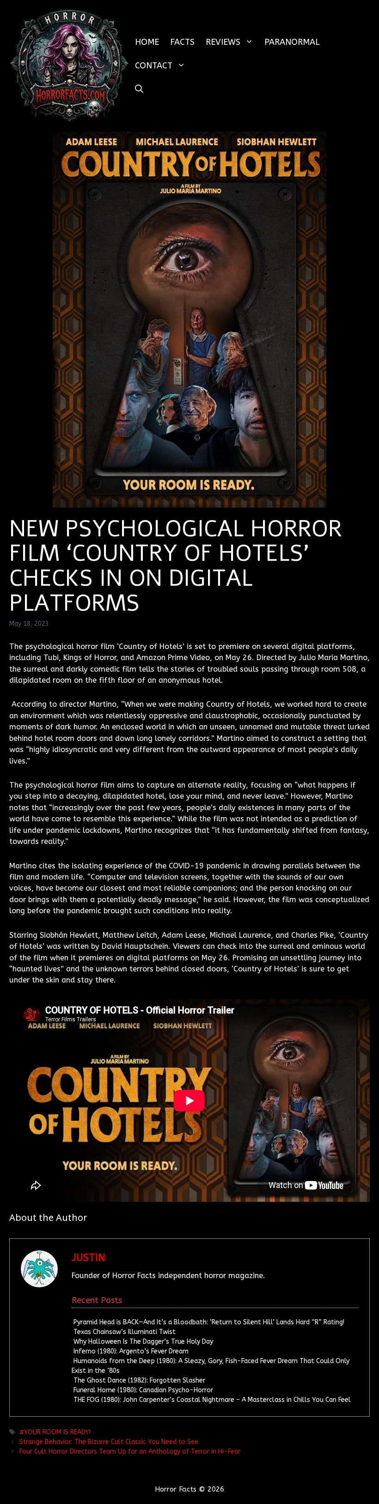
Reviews (223, 42)
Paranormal (292, 42)
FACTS (182, 42)
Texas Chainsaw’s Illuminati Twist (124, 1332)
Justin (88, 1258)
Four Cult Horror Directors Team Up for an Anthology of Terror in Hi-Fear (129, 1451)
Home (147, 42)
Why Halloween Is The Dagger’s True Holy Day (143, 1342)
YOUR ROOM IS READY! (57, 1432)
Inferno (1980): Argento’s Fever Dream (131, 1351)
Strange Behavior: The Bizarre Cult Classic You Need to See (108, 1442)
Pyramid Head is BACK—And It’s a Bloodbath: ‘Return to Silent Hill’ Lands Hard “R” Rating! (208, 1322)
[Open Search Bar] (139, 89)
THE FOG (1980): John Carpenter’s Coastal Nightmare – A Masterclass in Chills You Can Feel (212, 1400)
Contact (153, 66)
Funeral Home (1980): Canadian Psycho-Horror (143, 1390)
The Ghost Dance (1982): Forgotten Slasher (139, 1380)
